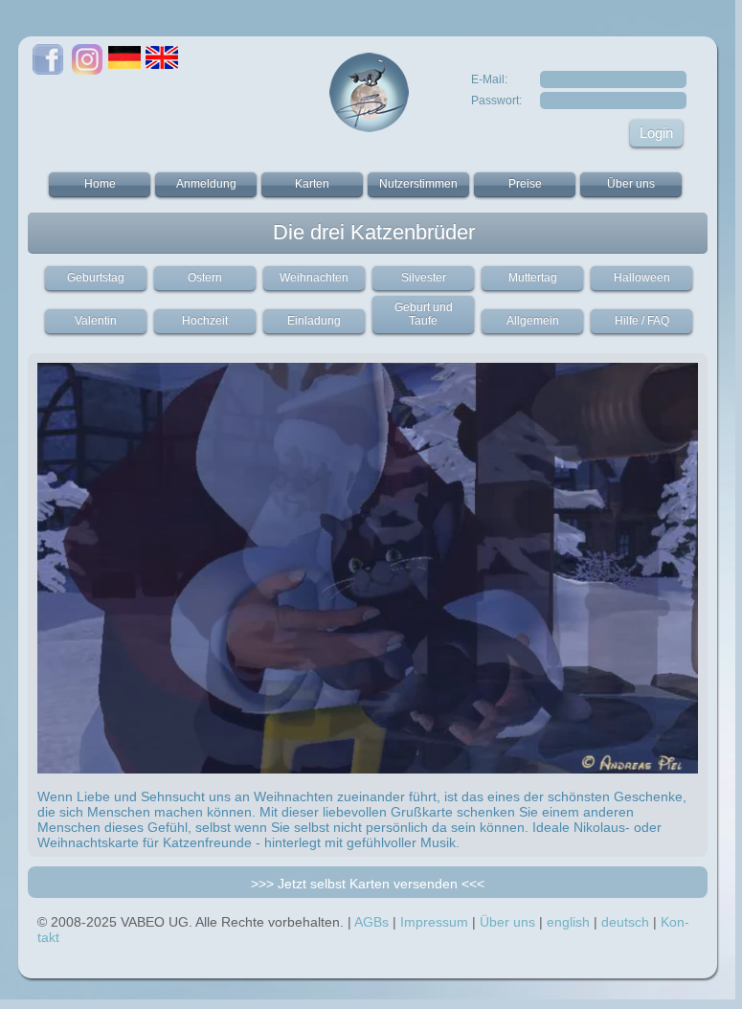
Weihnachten (314, 277)
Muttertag (532, 277)
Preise (525, 184)
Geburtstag (95, 277)
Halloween (642, 277)
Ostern (205, 277)
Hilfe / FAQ (642, 320)
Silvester (423, 277)
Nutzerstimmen (418, 184)
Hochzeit (205, 320)
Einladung (314, 320)
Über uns (631, 184)
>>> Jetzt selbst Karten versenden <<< (367, 883)
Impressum (434, 922)
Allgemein (532, 320)
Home (100, 184)
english (568, 922)
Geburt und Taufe (423, 314)
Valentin (96, 320)
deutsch (625, 922)
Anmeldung (206, 184)
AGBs (371, 922)
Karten (312, 184)
